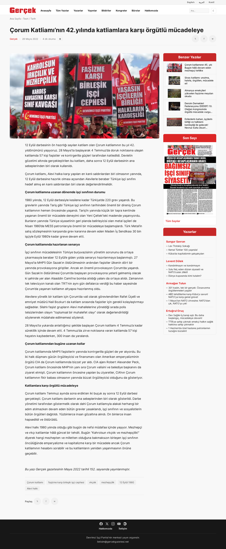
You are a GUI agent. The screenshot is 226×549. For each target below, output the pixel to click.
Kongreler (121, 10)
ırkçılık (92, 482)
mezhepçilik (107, 482)
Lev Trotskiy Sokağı (179, 246)
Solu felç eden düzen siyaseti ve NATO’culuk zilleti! (185, 271)
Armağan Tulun (176, 283)
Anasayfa (46, 10)
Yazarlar (78, 10)
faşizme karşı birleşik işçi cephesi (66, 482)
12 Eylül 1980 (127, 482)
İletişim (123, 528)
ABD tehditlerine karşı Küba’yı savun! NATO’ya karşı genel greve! (188, 296)
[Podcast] (125, 523)
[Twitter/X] (107, 523)
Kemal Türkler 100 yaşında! (183, 249)
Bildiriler (106, 10)
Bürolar (136, 10)
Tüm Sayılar (172, 221)
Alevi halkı (32, 488)
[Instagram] (113, 523)
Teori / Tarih (29, 18)
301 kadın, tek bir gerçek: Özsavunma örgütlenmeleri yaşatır (189, 289)
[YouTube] (119, 523)
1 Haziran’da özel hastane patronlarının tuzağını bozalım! (189, 329)
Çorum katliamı (35, 482)
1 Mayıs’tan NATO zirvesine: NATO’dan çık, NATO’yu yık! (189, 302)
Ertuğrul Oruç (175, 310)
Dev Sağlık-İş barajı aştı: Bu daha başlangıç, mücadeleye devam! (186, 317)
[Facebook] (101, 523)
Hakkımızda (151, 10)
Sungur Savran (175, 241)
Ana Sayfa (15, 18)
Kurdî (211, 2)
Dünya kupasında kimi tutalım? (184, 275)
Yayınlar (92, 10)
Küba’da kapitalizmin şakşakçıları (186, 253)
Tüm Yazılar (62, 10)
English (191, 2)
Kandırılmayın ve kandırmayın (184, 265)
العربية (201, 2)
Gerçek (14, 38)
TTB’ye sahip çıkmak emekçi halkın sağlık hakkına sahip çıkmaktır (190, 323)
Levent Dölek (174, 261)
